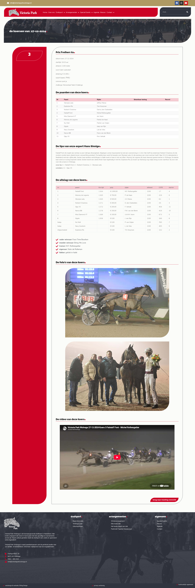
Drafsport (59, 12)
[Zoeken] (187, 12)
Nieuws (103, 12)
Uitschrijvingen (78, 526)
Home (45, 12)
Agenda (96, 12)
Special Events (85, 12)
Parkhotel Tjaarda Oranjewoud (121, 529)
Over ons (51, 12)
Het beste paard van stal (119, 526)
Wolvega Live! (77, 524)
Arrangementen (71, 12)
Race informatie (78, 521)
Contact (109, 12)
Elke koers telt (115, 524)
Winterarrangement (118, 521)
